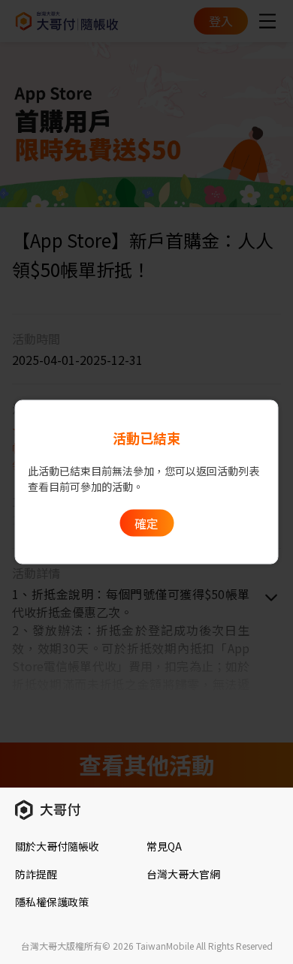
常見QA (164, 846)
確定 (146, 523)
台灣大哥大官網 (183, 873)
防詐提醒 (36, 873)
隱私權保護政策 (52, 901)
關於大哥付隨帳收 (57, 846)
